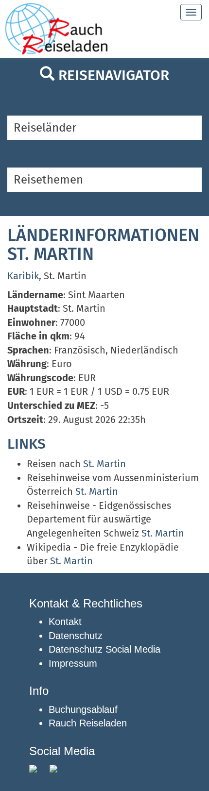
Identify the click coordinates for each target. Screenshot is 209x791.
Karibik (23, 276)
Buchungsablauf (83, 709)
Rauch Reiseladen (88, 723)
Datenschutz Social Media (104, 649)
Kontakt (65, 621)
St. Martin (104, 464)
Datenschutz (76, 635)
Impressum (73, 663)
